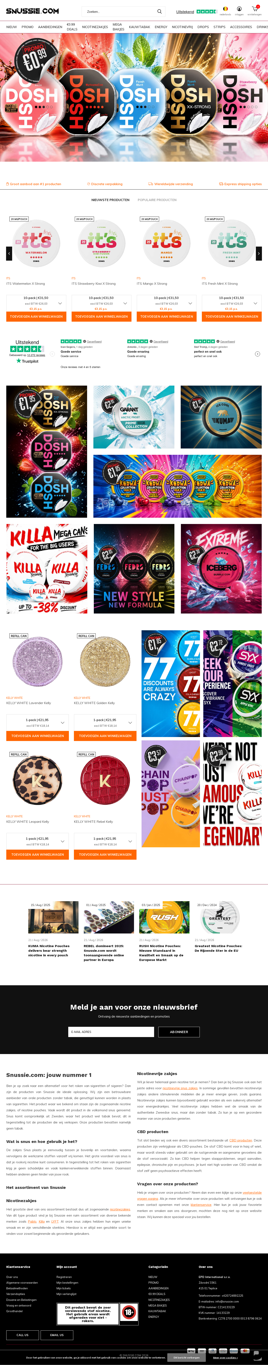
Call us (22, 1335)
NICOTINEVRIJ (182, 27)
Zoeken (159, 11)
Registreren (64, 1277)
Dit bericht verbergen (187, 1357)
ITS (74, 278)
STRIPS (219, 27)
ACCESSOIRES (241, 27)
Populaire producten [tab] (157, 200)
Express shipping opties (243, 184)
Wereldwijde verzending (173, 184)
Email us (57, 1335)
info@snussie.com (227, 1301)
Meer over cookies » (225, 1357)
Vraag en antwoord (18, 1305)
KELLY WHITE (14, 697)
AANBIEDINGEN (50, 27)
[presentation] (9, 253)
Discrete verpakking (106, 184)
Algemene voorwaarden (22, 1282)
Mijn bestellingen (67, 1282)
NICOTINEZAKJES (95, 27)
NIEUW (11, 27)
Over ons (12, 1277)
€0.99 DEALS (72, 27)
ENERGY (161, 27)
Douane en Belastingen (21, 1299)
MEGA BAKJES (118, 27)
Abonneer (179, 1032)
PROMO (28, 27)
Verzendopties (15, 1294)
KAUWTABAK (139, 27)
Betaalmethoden (17, 1288)
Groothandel (14, 1311)
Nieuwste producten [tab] (110, 200)
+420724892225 (232, 1295)
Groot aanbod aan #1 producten (35, 184)
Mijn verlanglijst (66, 1294)
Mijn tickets (64, 1288)
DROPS (203, 27)
